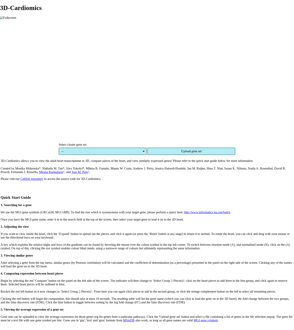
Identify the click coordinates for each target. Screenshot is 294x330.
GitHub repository (31, 179)
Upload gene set (191, 151)
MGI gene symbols (206, 320)
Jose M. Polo (80, 172)
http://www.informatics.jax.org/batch (207, 212)
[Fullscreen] (8, 18)
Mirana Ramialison (51, 172)
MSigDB (129, 320)
